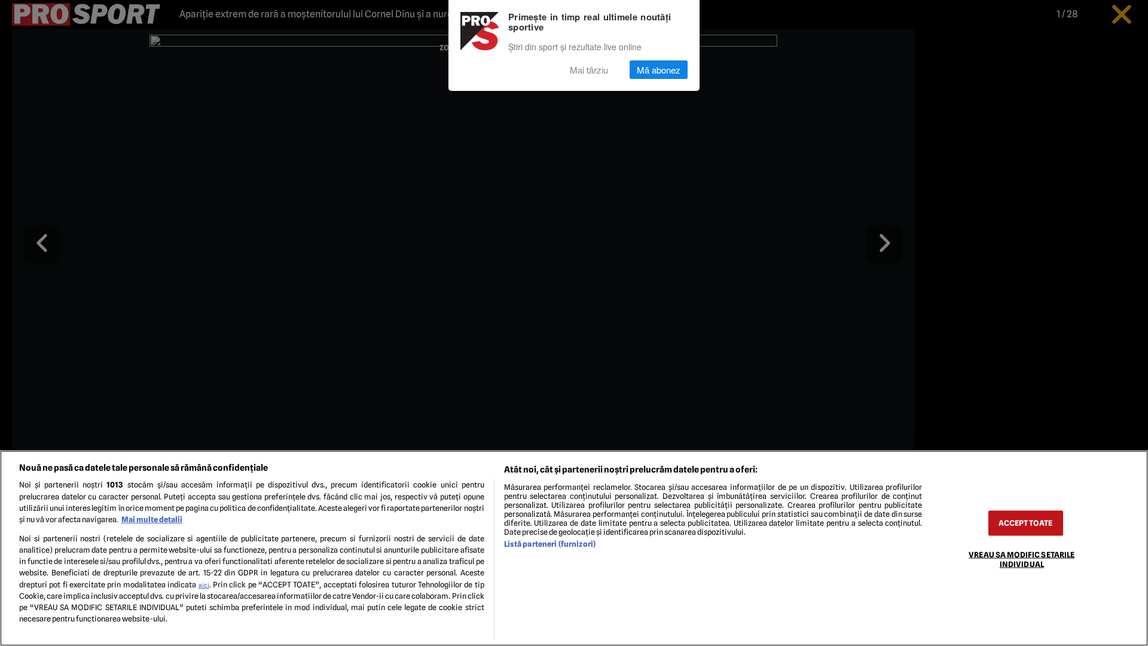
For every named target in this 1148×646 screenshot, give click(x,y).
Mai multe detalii (151, 519)
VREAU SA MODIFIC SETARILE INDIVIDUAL (1021, 559)
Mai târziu (589, 69)
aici (204, 585)
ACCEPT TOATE (1025, 523)
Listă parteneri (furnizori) (550, 544)
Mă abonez (658, 69)
